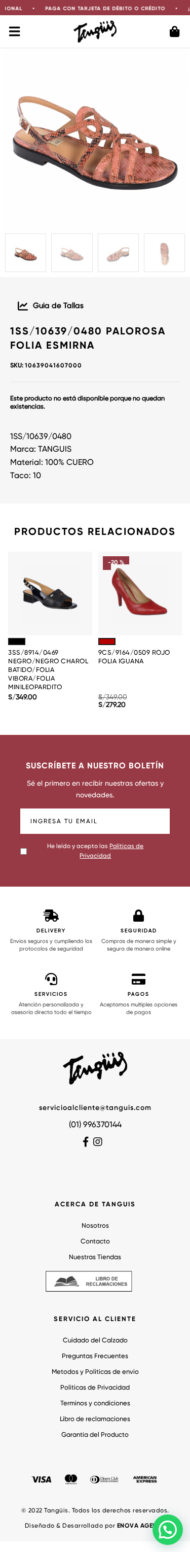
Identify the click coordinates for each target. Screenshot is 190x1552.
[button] (168, 1529)
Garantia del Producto (95, 1435)
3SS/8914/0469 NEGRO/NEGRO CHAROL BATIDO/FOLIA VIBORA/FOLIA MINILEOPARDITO (48, 670)
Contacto (95, 1241)
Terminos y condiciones (95, 1403)
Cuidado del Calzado (95, 1340)
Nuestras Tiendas (95, 1257)
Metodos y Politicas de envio (95, 1372)
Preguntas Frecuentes (95, 1356)
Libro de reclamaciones (95, 1419)
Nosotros (95, 1226)
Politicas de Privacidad (95, 1388)
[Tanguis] (95, 31)
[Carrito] (175, 31)
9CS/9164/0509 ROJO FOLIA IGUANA (134, 657)
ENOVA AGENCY (141, 1526)
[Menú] (15, 31)
